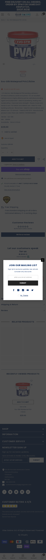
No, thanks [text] (24, 295)
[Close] (42, 260)
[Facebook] (13, 290)
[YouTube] (27, 290)
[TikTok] (23, 290)
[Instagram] (18, 290)
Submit (23, 283)
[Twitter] (32, 290)
